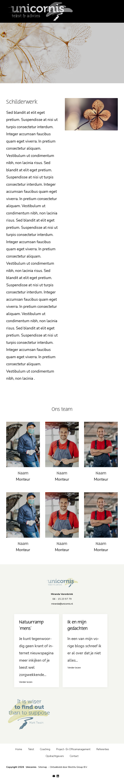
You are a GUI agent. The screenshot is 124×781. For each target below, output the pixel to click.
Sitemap (42, 767)
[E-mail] (54, 776)
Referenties (102, 749)
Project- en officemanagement (73, 749)
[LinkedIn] (58, 776)
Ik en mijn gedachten (77, 625)
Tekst (31, 749)
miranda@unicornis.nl (62, 603)
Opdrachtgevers (55, 756)
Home (18, 749)
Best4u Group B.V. (77, 767)
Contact (74, 756)
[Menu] (116, 11)
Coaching (45, 749)
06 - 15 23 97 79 (62, 599)
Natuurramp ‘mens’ (31, 625)
